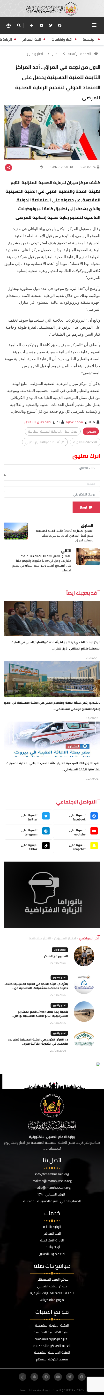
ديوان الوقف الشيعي (52, 1286)
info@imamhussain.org (52, 1174)
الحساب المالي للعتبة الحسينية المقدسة (52, 1201)
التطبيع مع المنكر (56, 956)
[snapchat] (34, 1377)
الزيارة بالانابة (52, 1227)
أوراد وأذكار (52, 1247)
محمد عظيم (74, 422)
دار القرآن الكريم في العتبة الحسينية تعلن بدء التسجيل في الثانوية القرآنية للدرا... (38, 1041)
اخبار (55, 54)
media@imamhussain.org (52, 1187)
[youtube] (41, 25)
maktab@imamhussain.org (52, 1181)
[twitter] (51, 25)
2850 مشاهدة (59, 167)
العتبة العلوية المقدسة (52, 1325)
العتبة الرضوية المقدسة (52, 1339)
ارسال (83, 507)
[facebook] (60, 25)
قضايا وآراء (60, 949)
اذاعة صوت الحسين (52, 1254)
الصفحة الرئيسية (79, 54)
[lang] (8, 25)
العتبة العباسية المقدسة (52, 1352)
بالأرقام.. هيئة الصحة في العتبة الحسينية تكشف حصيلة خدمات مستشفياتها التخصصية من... (36, 986)
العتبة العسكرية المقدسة (52, 1346)
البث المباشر (52, 1233)
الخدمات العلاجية (85, 442)
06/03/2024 (88, 167)
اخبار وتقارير (35, 54)
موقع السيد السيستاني (52, 1279)
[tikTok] (22, 1377)
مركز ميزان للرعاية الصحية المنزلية (52, 431)
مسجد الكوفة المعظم (52, 1359)
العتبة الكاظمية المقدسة (52, 1332)
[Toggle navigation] (94, 25)
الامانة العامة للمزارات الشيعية (52, 1293)
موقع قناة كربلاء (52, 1300)
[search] (18, 25)
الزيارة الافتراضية (52, 1240)
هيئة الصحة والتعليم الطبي (44, 442)
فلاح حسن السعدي (37, 422)
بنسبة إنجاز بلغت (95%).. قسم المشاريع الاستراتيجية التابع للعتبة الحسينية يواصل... (40, 1014)
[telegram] (46, 1377)
